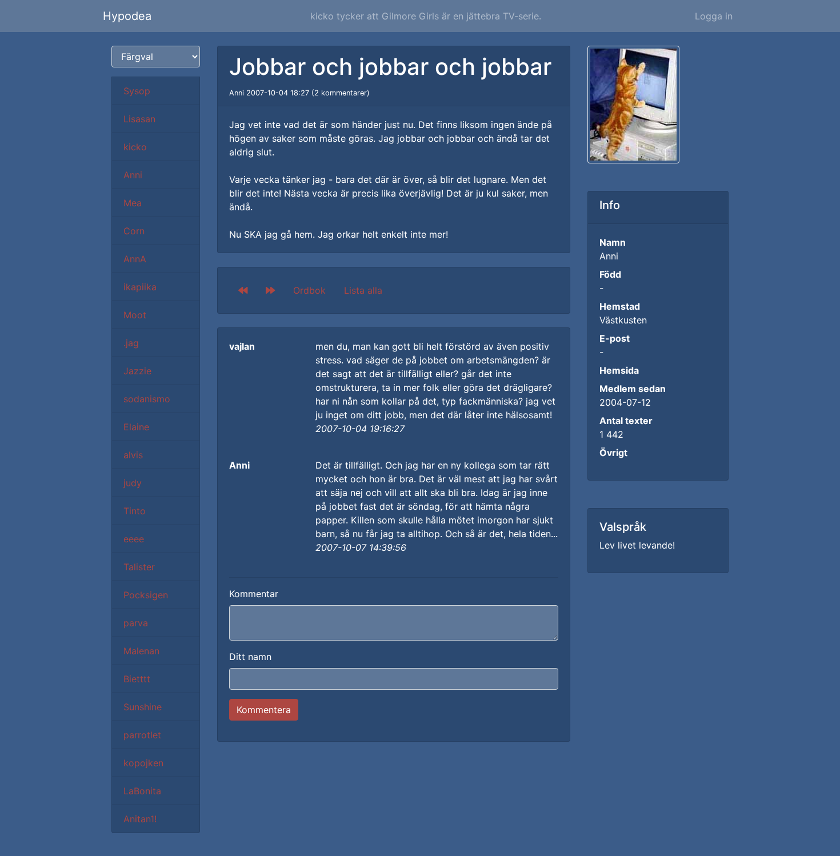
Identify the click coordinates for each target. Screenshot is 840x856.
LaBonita (142, 791)
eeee (133, 539)
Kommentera (264, 709)
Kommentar (253, 593)
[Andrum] (270, 290)
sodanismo (146, 399)
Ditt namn (250, 656)
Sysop (136, 91)
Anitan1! (140, 819)
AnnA (134, 259)
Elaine (136, 427)
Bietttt (136, 679)
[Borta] (243, 290)
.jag (131, 343)
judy (132, 483)
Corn (134, 231)
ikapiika (140, 287)
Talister (139, 567)
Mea (132, 203)
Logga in (714, 16)
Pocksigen (145, 595)
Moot (134, 315)
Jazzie (137, 371)
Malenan (141, 651)
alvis (133, 455)
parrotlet (142, 735)
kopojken (143, 763)
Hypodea (127, 16)
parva (135, 623)
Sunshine (142, 707)
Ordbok (309, 290)
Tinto (134, 511)
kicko (135, 147)
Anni (132, 175)
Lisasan (139, 119)
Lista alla (363, 290)
